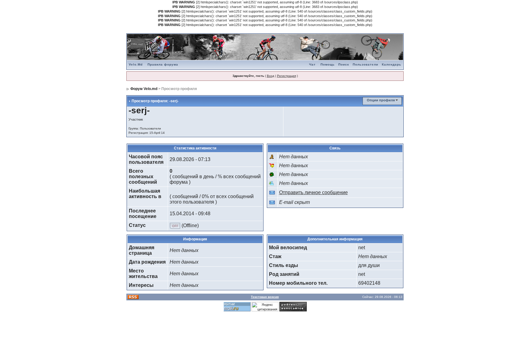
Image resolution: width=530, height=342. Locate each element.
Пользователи (365, 64)
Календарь (391, 64)
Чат (312, 64)
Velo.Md (136, 64)
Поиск (343, 64)
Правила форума (163, 64)
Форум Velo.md (143, 89)
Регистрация (286, 75)
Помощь (328, 64)
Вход (270, 75)
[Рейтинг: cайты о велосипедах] (293, 306)
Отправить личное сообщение (313, 192)
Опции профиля (381, 100)
